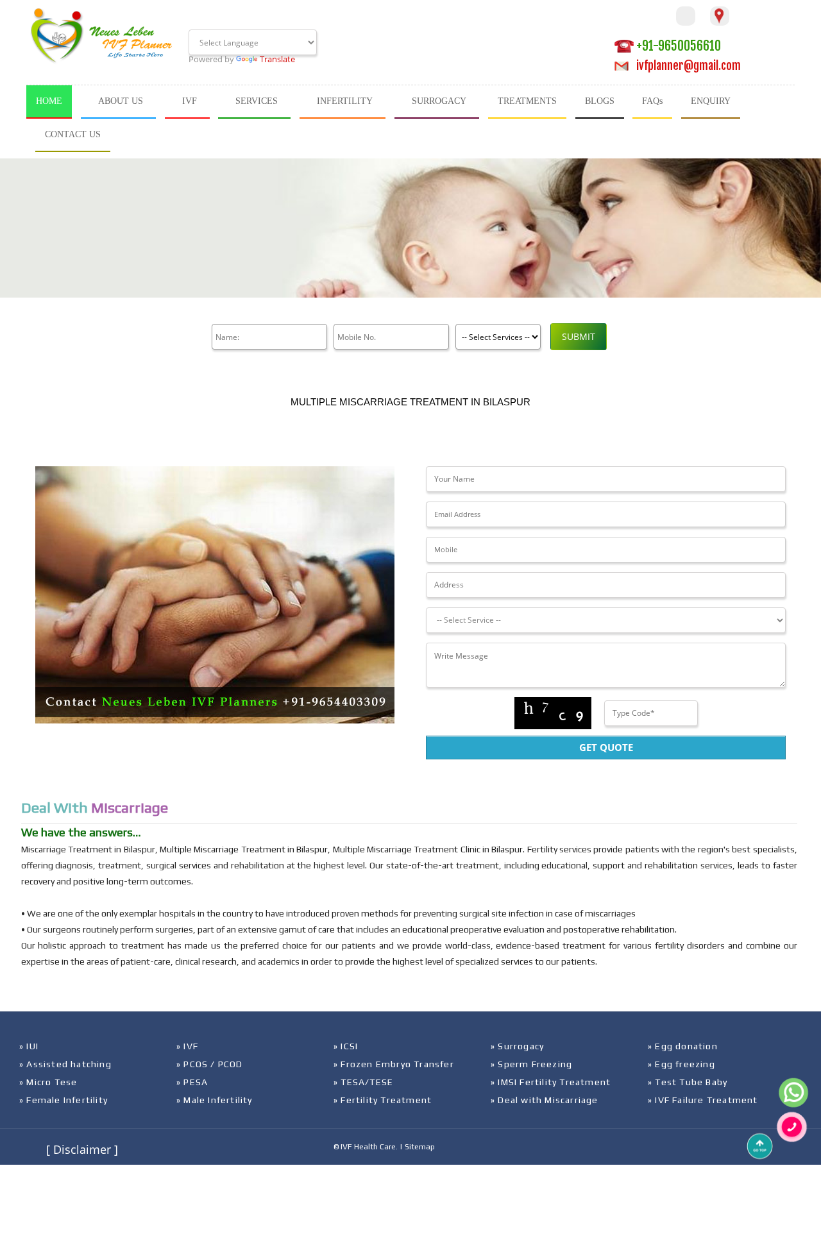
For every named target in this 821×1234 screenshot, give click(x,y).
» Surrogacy (517, 1046)
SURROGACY (439, 101)
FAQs (652, 101)
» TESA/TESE (363, 1082)
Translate (277, 59)
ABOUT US (120, 101)
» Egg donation (683, 1046)
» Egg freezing (681, 1064)
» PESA (192, 1082)
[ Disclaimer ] (82, 1149)
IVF (189, 101)
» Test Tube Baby (687, 1082)
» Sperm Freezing (531, 1064)
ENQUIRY (711, 101)
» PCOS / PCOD (209, 1064)
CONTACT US (73, 134)
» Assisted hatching (65, 1064)
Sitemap (420, 1146)
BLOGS (599, 101)
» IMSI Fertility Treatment (551, 1082)
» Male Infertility (214, 1100)
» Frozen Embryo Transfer (394, 1064)
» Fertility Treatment (383, 1100)
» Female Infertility (63, 1100)
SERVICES (256, 101)
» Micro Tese (48, 1082)
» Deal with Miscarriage (544, 1100)
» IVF (187, 1046)
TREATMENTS (527, 101)
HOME (49, 101)
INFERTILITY (345, 101)
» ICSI (346, 1046)
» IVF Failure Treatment (703, 1100)
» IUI (28, 1046)
